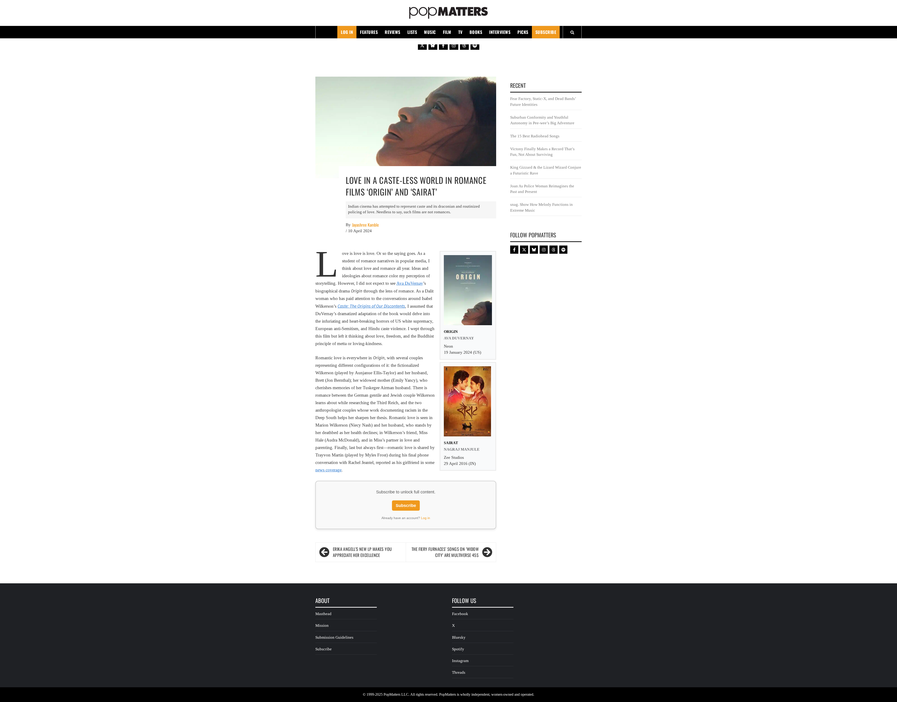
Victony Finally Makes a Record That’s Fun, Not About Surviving (542, 152)
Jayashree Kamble (365, 225)
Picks (522, 32)
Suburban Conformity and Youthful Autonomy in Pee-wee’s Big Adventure (542, 120)
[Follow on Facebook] (443, 45)
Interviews (499, 32)
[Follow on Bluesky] (432, 45)
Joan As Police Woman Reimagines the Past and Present (542, 189)
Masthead (323, 614)
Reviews (392, 32)
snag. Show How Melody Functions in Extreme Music (541, 207)
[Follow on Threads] (464, 45)
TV (460, 32)
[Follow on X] (422, 45)
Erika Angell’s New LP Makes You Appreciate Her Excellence (362, 552)
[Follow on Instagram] (453, 45)
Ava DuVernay (409, 283)
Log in (425, 518)
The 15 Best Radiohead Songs (534, 136)
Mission (322, 625)
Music (430, 32)
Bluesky (459, 637)
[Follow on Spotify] (474, 45)
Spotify (458, 649)
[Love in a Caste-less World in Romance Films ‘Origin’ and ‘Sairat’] (405, 127)
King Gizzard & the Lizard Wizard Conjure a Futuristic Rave (545, 170)
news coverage (328, 469)
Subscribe (545, 32)
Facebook (460, 614)
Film (447, 32)
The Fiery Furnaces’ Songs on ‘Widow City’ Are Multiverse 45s (445, 552)
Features (369, 32)
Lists (412, 32)
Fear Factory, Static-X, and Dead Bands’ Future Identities (543, 101)
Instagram (460, 661)
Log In (347, 32)
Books (476, 32)
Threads (458, 672)
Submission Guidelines (334, 637)
